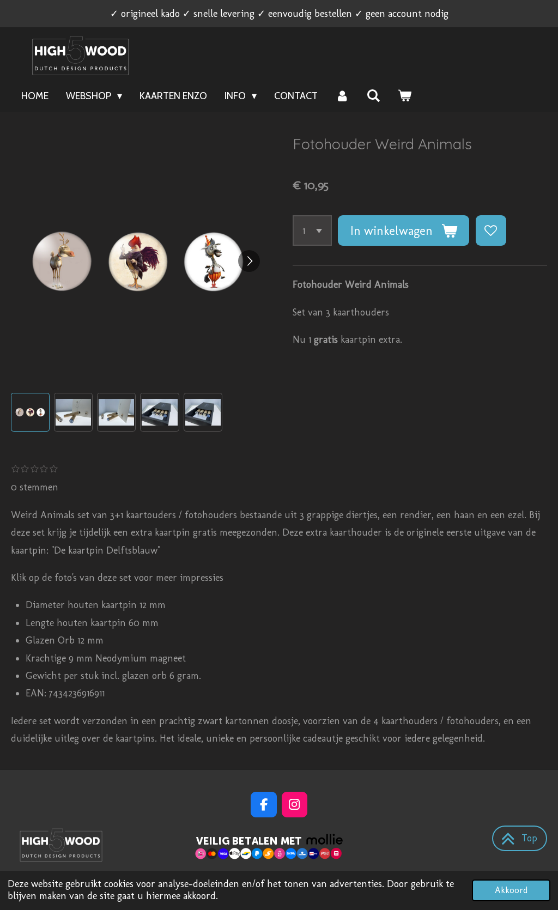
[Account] (342, 96)
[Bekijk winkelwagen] (404, 96)
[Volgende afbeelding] (249, 261)
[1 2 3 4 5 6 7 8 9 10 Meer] (312, 230)
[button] (30, 412)
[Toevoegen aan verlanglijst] (491, 230)
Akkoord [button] (511, 890)
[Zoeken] (373, 96)
